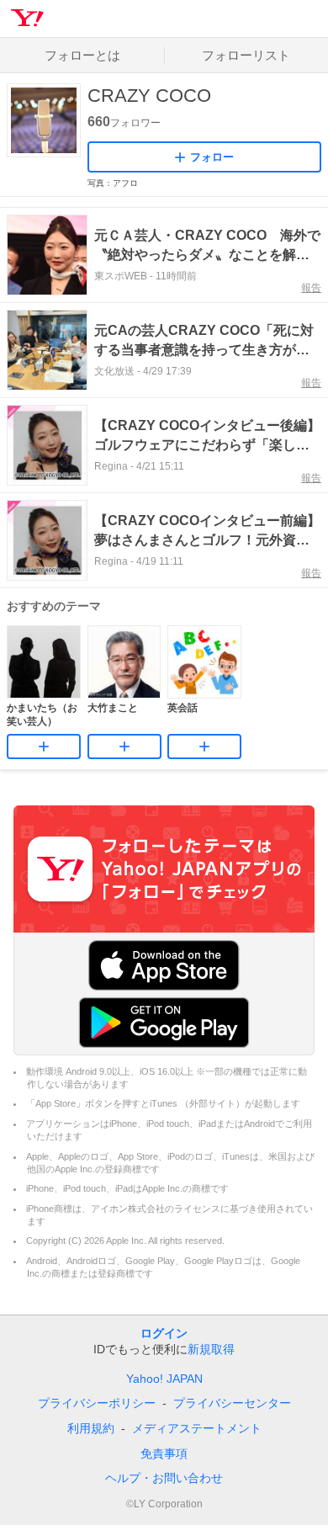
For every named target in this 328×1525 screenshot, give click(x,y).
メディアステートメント (197, 1428)
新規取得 (211, 1349)
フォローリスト (246, 55)
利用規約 (90, 1428)
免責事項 (164, 1453)
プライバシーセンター (232, 1403)
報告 (311, 288)
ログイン (164, 1333)
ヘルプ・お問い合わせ (164, 1478)
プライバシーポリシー (97, 1403)
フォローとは (82, 55)
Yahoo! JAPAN (164, 1378)
